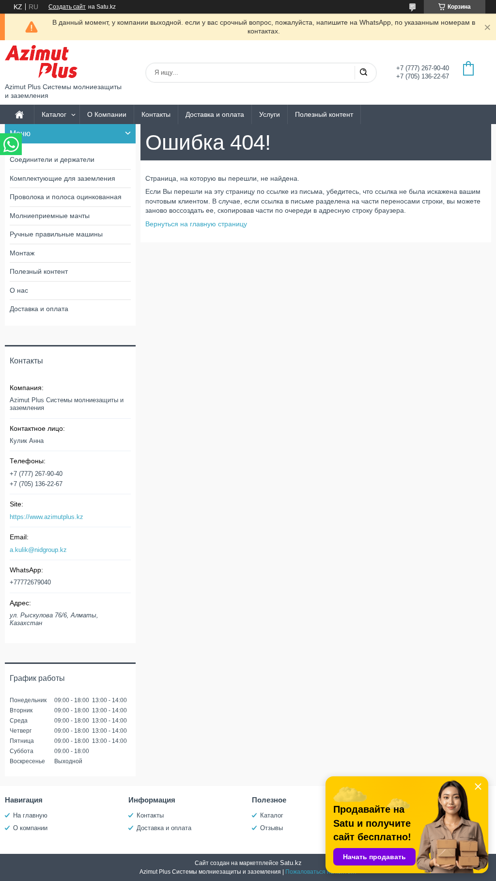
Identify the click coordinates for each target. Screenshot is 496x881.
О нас (19, 290)
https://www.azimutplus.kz (46, 516)
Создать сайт (67, 6)
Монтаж (22, 253)
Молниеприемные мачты (50, 216)
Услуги (269, 114)
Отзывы (271, 828)
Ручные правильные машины (56, 234)
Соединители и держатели (52, 159)
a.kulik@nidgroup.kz (38, 549)
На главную (30, 815)
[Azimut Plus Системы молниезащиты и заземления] (41, 61)
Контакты (155, 114)
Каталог (54, 114)
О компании (30, 828)
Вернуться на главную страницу (196, 224)
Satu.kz (291, 862)
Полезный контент (324, 114)
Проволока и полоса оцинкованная (66, 197)
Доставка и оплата (215, 114)
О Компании (106, 114)
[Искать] (363, 72)
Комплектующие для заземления (62, 178)
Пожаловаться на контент (321, 871)
